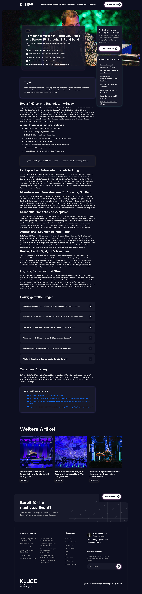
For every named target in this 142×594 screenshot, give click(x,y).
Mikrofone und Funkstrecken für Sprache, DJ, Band (109, 79)
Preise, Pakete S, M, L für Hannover (108, 97)
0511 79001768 (97, 543)
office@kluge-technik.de (100, 540)
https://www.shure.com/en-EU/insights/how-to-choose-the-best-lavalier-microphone (57, 398)
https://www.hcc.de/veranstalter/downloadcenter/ (45, 395)
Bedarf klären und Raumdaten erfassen (107, 66)
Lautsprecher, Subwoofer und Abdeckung (109, 72)
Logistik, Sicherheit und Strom (108, 103)
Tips (28, 30)
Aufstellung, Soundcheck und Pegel (108, 91)
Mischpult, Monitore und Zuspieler (108, 86)
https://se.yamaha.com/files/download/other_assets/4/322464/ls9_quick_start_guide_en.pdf (60, 407)
